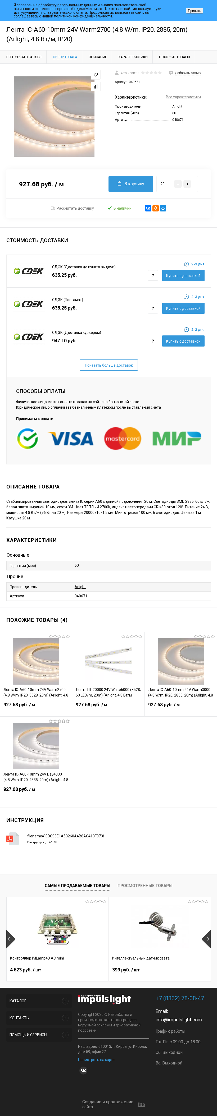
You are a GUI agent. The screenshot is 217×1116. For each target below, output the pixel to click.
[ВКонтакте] (148, 208)
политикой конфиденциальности (83, 16)
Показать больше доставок (109, 365)
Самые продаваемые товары (77, 885)
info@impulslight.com (179, 1019)
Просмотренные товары (145, 885)
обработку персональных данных (67, 5)
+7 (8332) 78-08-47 (180, 998)
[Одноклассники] (155, 208)
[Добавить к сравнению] (96, 86)
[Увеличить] (54, 116)
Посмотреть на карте (96, 1060)
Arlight (177, 106)
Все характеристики (183, 97)
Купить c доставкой (183, 276)
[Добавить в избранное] (96, 75)
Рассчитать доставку (75, 208)
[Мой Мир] (163, 208)
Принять (194, 11)
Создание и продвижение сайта (107, 1104)
